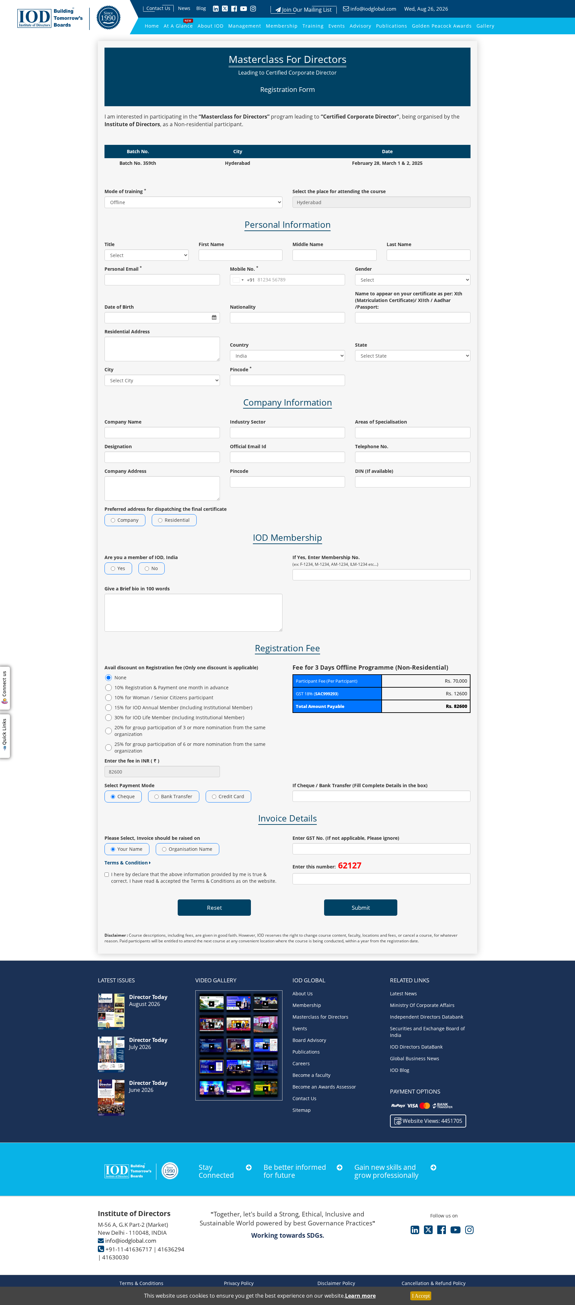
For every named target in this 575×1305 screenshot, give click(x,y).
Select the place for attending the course (339, 191)
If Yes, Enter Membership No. (335, 560)
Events (336, 26)
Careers (301, 1063)
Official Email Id (248, 446)
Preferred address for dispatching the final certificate (165, 509)
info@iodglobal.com (373, 8)
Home (152, 26)
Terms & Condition (126, 862)
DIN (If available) (374, 471)
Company (127, 520)
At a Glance (178, 26)
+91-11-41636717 (128, 1249)
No (154, 568)
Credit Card (231, 796)
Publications (391, 26)
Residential (177, 520)
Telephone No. (371, 446)
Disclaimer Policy (336, 1283)
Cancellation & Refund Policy (434, 1283)
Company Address (125, 471)
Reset (214, 907)
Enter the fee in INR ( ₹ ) (131, 761)
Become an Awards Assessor (324, 1087)
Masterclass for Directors (320, 1017)
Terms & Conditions (141, 1283)
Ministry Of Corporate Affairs (422, 1005)
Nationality (243, 307)
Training (313, 26)
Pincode (241, 369)
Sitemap (301, 1110)
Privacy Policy (239, 1283)
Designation (118, 446)
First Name (211, 244)
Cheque (126, 796)
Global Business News (414, 1058)
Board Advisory (309, 1040)
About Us (302, 993)
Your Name (129, 849)
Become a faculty (311, 1075)
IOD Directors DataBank (416, 1047)
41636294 (171, 1249)
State (361, 345)
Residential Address (127, 331)
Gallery (485, 26)
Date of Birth (119, 307)
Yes (121, 568)
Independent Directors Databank (426, 1017)
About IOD (211, 26)
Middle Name (307, 244)
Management (244, 26)
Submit (361, 907)
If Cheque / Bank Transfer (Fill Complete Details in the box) (360, 785)
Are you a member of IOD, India (141, 557)
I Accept (421, 1296)
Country (239, 345)
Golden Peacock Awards (442, 26)
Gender (363, 269)
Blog (201, 8)
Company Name (122, 422)
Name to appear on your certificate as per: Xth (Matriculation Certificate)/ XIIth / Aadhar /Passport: (408, 300)
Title (109, 244)
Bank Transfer (176, 796)
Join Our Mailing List (306, 9)
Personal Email (123, 269)
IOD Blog (399, 1070)
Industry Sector (248, 422)
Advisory (360, 26)
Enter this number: (326, 865)
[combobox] (242, 280)
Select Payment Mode (129, 785)
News (184, 8)
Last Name (399, 244)
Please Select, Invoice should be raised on (152, 838)
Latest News (403, 993)
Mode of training (125, 191)
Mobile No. (244, 269)
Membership (282, 26)
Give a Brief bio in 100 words (137, 588)
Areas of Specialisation (381, 422)
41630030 (115, 1257)
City (108, 369)
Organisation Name (190, 849)
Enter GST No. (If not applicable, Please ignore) (345, 838)
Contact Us (158, 8)
